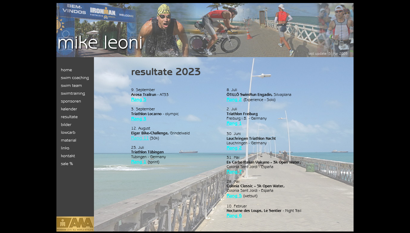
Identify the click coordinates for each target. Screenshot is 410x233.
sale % (67, 163)
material (68, 140)
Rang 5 (234, 195)
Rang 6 (234, 215)
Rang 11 (140, 138)
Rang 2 (234, 99)
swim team (71, 85)
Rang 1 (138, 161)
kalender (69, 108)
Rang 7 (234, 171)
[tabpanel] (225, 71)
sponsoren (71, 100)
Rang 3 (138, 118)
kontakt (68, 155)
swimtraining (73, 93)
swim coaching (75, 77)
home (66, 69)
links (65, 147)
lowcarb (68, 132)
